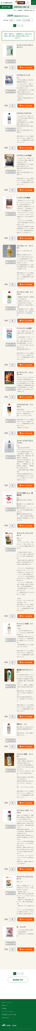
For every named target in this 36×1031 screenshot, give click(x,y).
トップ (14, 10)
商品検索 (20, 10)
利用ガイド (5, 1005)
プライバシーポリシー (8, 1011)
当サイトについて (6, 1002)
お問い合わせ (5, 1017)
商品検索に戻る (18, 980)
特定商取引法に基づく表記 (9, 1014)
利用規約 (4, 1008)
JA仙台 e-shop (11, 1025)
